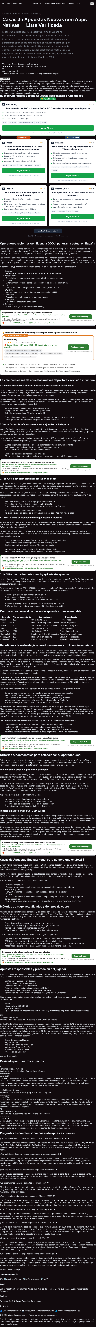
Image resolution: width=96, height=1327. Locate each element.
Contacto (4, 1291)
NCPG (44, 1279)
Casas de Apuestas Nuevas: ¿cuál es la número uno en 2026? (54, 88)
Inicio (35, 3)
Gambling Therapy (13, 1279)
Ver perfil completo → (10, 1056)
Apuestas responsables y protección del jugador (57, 90)
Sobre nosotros (7, 1289)
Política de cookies (45, 1289)
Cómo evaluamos (62, 1289)
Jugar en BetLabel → (81, 466)
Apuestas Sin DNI (46, 3)
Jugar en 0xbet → (80, 562)
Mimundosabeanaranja (12, 3)
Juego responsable (79, 1289)
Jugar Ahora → (48, 128)
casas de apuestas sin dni (46, 829)
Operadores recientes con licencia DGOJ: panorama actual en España (31, 81)
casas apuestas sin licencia (51, 709)
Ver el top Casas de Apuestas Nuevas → (20, 64)
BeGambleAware (31, 1279)
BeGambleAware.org (61, 236)
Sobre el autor (20, 1289)
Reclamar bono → (78, 347)
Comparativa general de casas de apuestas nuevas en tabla (61, 83)
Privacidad (32, 1289)
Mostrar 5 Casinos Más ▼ (48, 231)
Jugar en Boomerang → (81, 317)
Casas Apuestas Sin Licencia (67, 3)
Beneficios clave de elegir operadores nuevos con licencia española (30, 86)
